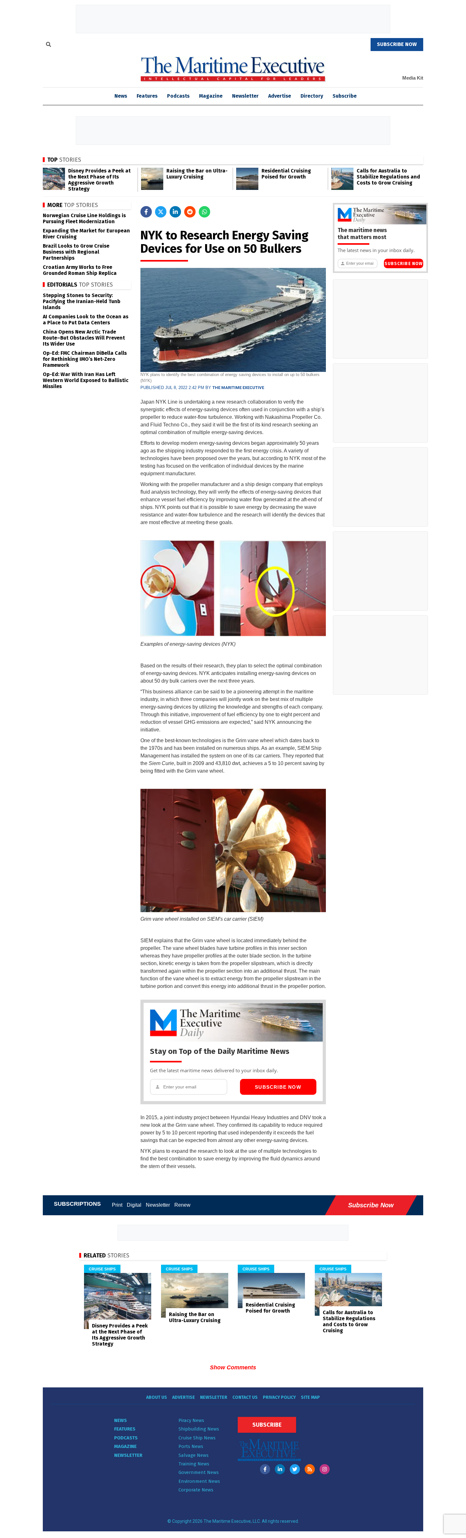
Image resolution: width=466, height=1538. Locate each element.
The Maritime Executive (238, 387)
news (120, 96)
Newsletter (245, 96)
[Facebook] (265, 1469)
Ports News (190, 1446)
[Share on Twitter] (160, 211)
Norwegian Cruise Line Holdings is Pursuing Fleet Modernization (84, 218)
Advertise (279, 96)
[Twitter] (295, 1469)
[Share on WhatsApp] (204, 211)
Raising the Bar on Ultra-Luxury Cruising (197, 174)
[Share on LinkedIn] (175, 211)
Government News (198, 1472)
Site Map (310, 1397)
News (120, 1420)
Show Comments (233, 1367)
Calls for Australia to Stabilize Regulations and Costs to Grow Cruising (388, 177)
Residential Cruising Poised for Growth (286, 174)
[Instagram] (325, 1469)
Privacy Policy (279, 1397)
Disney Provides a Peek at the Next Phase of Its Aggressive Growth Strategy (99, 180)
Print (117, 1205)
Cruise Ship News (197, 1438)
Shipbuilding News (198, 1429)
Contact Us (245, 1397)
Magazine (211, 96)
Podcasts (178, 96)
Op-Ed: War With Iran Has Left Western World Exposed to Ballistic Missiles (85, 380)
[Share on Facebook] (146, 211)
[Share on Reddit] (190, 211)
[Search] (48, 45)
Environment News (199, 1481)
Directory (312, 96)
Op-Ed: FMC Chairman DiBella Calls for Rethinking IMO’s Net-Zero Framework (85, 359)
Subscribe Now (278, 1087)
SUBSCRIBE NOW (397, 44)
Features (147, 96)
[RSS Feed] (310, 1469)
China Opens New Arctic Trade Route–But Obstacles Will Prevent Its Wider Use (84, 338)
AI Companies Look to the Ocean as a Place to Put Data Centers (85, 320)
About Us (156, 1397)
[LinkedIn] (280, 1469)
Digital (134, 1205)
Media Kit (412, 78)
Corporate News (195, 1490)
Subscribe (345, 96)
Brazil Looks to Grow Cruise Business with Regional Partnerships (76, 252)
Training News (193, 1464)
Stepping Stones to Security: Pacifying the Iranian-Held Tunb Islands (81, 301)
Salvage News (193, 1455)
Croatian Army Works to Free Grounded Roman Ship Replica (80, 270)
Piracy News (191, 1420)
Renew (182, 1205)
